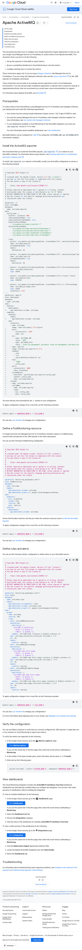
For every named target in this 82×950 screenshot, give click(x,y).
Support (25, 914)
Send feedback (71, 23)
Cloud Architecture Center (48, 923)
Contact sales (7, 922)
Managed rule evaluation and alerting (62, 716)
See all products (8, 910)
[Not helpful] (77, 17)
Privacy (16, 935)
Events (64, 914)
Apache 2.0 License (32, 894)
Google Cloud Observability (20, 9)
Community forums (29, 910)
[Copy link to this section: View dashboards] (25, 779)
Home (4, 17)
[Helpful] (74, 17)
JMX (34, 135)
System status (27, 921)
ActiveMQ (40, 93)
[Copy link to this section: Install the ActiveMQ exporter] (39, 146)
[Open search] (51, 2)
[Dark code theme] (66, 169)
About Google (7, 935)
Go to (17, 745)
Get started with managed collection (37, 120)
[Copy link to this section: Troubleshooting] (24, 862)
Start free (73, 9)
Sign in (77, 2)
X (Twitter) (65, 917)
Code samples (47, 919)
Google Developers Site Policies (60, 894)
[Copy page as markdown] (44, 23)
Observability (25, 17)
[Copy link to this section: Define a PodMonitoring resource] (43, 428)
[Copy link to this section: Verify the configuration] (32, 724)
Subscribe (37, 940)
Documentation (14, 17)
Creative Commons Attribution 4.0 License (60, 891)
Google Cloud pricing (9, 914)
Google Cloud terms (36, 935)
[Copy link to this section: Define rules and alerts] (31, 549)
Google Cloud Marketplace (7, 918)
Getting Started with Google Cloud (49, 914)
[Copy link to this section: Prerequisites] (20, 101)
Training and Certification (50, 927)
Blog (63, 910)
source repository (60, 76)
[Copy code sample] (70, 169)
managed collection (44, 73)
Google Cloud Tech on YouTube (69, 925)
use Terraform (17, 420)
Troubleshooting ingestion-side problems (27, 870)
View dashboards (53, 130)
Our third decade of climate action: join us (59, 935)
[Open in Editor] (73, 169)
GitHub (44, 910)
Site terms (24, 935)
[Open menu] (3, 2)
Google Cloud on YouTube (70, 921)
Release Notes (27, 917)
